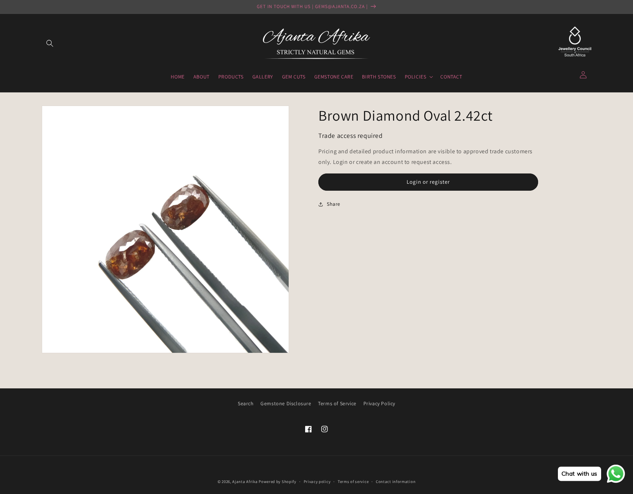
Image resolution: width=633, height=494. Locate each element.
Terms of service (353, 481)
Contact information (395, 481)
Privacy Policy (379, 403)
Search (246, 403)
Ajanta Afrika (245, 481)
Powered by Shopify (277, 481)
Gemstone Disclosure (285, 403)
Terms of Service (337, 403)
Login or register (428, 181)
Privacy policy (317, 481)
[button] (50, 43)
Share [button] (333, 204)
